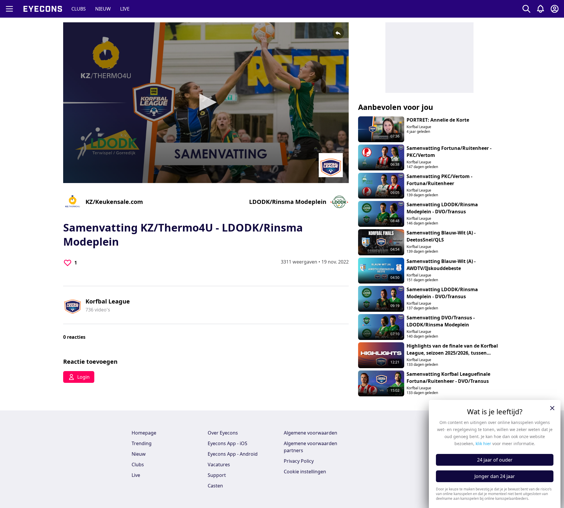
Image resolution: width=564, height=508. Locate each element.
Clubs (138, 464)
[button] (206, 102)
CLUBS (78, 9)
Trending (142, 443)
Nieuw (139, 454)
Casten (215, 485)
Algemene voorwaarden (310, 433)
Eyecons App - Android (233, 454)
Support (217, 475)
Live (136, 475)
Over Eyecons (223, 433)
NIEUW (103, 9)
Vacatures (219, 464)
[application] (206, 102)
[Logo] (331, 165)
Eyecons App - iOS (227, 443)
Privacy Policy (299, 461)
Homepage (144, 433)
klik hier (483, 443)
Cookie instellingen (305, 471)
